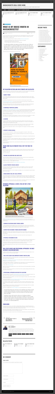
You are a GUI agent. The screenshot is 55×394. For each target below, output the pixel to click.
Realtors (40, 58)
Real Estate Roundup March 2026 (20, 13)
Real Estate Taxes (41, 57)
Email (10, 335)
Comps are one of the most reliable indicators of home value (11, 109)
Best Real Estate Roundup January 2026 (45, 13)
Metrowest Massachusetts (43, 55)
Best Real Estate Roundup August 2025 (44, 41)
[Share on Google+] (33, 33)
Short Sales (40, 59)
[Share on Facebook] (30, 33)
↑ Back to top (50, 391)
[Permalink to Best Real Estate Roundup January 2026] (46, 18)
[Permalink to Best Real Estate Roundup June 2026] (19, 349)
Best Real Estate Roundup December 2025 (45, 37)
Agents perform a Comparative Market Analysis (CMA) (10, 259)
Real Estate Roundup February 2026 (33, 13)
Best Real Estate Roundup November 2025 (45, 38)
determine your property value (24, 38)
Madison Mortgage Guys (15, 287)
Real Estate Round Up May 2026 (29, 344)
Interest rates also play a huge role (8, 101)
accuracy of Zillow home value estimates (19, 162)
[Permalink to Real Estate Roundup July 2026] (8, 349)
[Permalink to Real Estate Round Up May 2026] (30, 349)
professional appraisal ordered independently (17, 279)
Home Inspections (41, 52)
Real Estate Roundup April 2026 (8, 12)
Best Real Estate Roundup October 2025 (45, 39)
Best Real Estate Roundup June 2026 (18, 344)
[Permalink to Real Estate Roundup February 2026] (33, 18)
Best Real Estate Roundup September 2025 (45, 40)
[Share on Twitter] (31, 33)
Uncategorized (41, 60)
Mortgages (40, 56)
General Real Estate (8, 24)
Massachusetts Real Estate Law (43, 54)
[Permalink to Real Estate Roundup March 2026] (21, 18)
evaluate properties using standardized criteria (20, 274)
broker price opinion (10, 264)
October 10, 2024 (10, 33)
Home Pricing (41, 53)
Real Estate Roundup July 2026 (7, 344)
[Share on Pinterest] (34, 33)
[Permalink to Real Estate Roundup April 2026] (8, 18)
